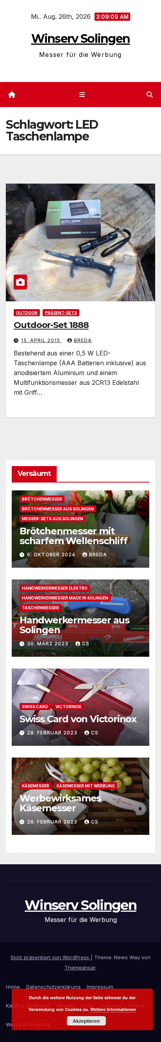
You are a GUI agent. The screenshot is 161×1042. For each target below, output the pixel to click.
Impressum (100, 987)
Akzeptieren (86, 1020)
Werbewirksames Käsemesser (60, 803)
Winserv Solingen (80, 38)
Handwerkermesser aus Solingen (74, 625)
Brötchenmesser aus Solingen (58, 508)
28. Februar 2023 (53, 733)
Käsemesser (35, 785)
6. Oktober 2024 (52, 554)
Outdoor (27, 312)
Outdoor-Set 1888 (51, 325)
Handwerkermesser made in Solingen (65, 598)
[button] (150, 94)
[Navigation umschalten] (82, 95)
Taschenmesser (40, 607)
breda (83, 340)
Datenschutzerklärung (53, 987)
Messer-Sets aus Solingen (52, 518)
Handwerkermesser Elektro (55, 588)
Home (13, 987)
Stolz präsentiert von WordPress (51, 957)
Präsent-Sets (61, 312)
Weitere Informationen (113, 1009)
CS (85, 644)
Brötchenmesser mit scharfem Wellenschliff (73, 536)
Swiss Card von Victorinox (78, 719)
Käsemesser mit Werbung (86, 785)
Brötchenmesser (42, 499)
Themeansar (79, 967)
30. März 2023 (48, 644)
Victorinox (68, 706)
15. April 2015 (41, 340)
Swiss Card (35, 706)
